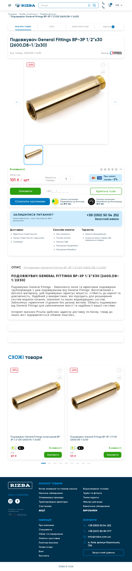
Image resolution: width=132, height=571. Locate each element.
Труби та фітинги (28, 14)
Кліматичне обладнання (96, 506)
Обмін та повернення (51, 534)
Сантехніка (45, 506)
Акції (42, 510)
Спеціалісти (45, 529)
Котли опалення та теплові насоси (58, 488)
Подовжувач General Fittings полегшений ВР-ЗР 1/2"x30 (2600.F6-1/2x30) (36, 438)
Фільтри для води (92, 501)
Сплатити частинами (30, 201)
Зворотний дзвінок (107, 218)
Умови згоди (46, 547)
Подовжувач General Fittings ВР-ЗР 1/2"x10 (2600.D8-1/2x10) (93, 438)
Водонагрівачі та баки (95, 488)
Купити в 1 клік (106, 191)
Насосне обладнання (51, 493)
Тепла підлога (91, 497)
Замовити (53, 454)
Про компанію (46, 525)
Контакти (44, 555)
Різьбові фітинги (48, 14)
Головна (12, 14)
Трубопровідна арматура (53, 501)
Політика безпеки (48, 542)
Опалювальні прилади (51, 497)
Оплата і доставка (49, 538)
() (121, 169)
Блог (41, 551)
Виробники (90, 510)
